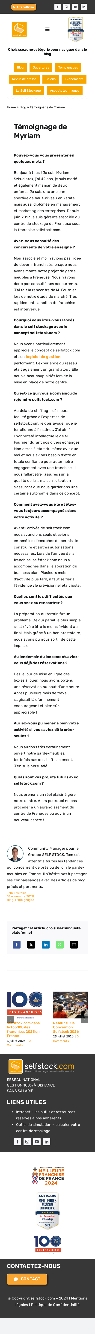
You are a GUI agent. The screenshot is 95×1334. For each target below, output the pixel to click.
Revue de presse (24, 79)
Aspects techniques (64, 91)
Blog (20, 67)
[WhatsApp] (60, 944)
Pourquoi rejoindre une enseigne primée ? (23, 1027)
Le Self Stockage (28, 91)
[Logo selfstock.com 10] (19, 23)
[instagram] (66, 7)
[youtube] (75, 7)
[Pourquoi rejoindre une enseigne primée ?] (24, 994)
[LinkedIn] (46, 944)
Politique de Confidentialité (55, 1300)
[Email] (74, 944)
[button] (10, 1017)
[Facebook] (17, 944)
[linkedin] (84, 7)
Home (11, 107)
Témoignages (68, 67)
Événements (74, 79)
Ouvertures (41, 67)
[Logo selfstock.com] (41, 1055)
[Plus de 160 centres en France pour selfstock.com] (70, 994)
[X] (31, 944)
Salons (51, 79)
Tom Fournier (16, 893)
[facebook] (57, 7)
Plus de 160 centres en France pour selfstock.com (69, 1027)
